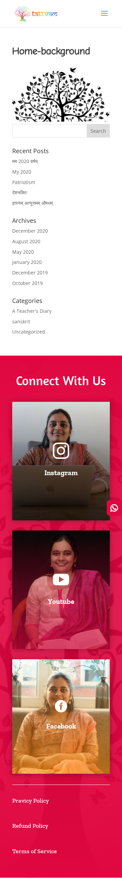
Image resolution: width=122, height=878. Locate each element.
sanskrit (21, 321)
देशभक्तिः (20, 192)
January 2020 (27, 262)
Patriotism (23, 182)
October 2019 (27, 283)
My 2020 (21, 171)
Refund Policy (30, 825)
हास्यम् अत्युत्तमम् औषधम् (32, 203)
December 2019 (30, 272)
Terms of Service (34, 851)
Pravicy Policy (30, 800)
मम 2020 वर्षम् (25, 161)
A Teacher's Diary (32, 311)
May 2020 (23, 252)
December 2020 (30, 231)
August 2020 (26, 241)
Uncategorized (28, 331)
